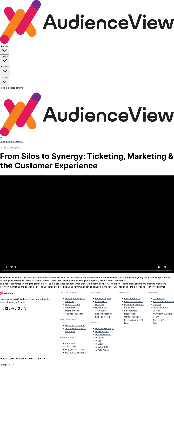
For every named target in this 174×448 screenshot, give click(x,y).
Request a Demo (15, 87)
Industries (4, 56)
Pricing (3, 87)
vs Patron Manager (104, 328)
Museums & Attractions (101, 309)
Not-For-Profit (102, 316)
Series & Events (72, 304)
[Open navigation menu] (1, 91)
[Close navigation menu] (1, 138)
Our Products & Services (160, 309)
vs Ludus (99, 343)
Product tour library (134, 301)
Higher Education (103, 313)
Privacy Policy (7, 364)
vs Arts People (102, 350)
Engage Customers (74, 349)
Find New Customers (75, 352)
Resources (5, 66)
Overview (4, 46)
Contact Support (132, 316)
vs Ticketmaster (103, 334)
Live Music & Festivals (101, 303)
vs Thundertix (102, 331)
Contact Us (158, 298)
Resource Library (132, 298)
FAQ (155, 323)
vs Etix (98, 340)
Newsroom (158, 319)
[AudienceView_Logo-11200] (87, 43)
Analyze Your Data (74, 313)
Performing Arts (103, 298)
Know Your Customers (70, 345)
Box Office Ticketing (75, 325)
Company (4, 78)
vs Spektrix (100, 337)
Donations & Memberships (72, 309)
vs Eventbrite (101, 346)
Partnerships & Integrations (131, 312)
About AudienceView (163, 301)
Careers (157, 304)
